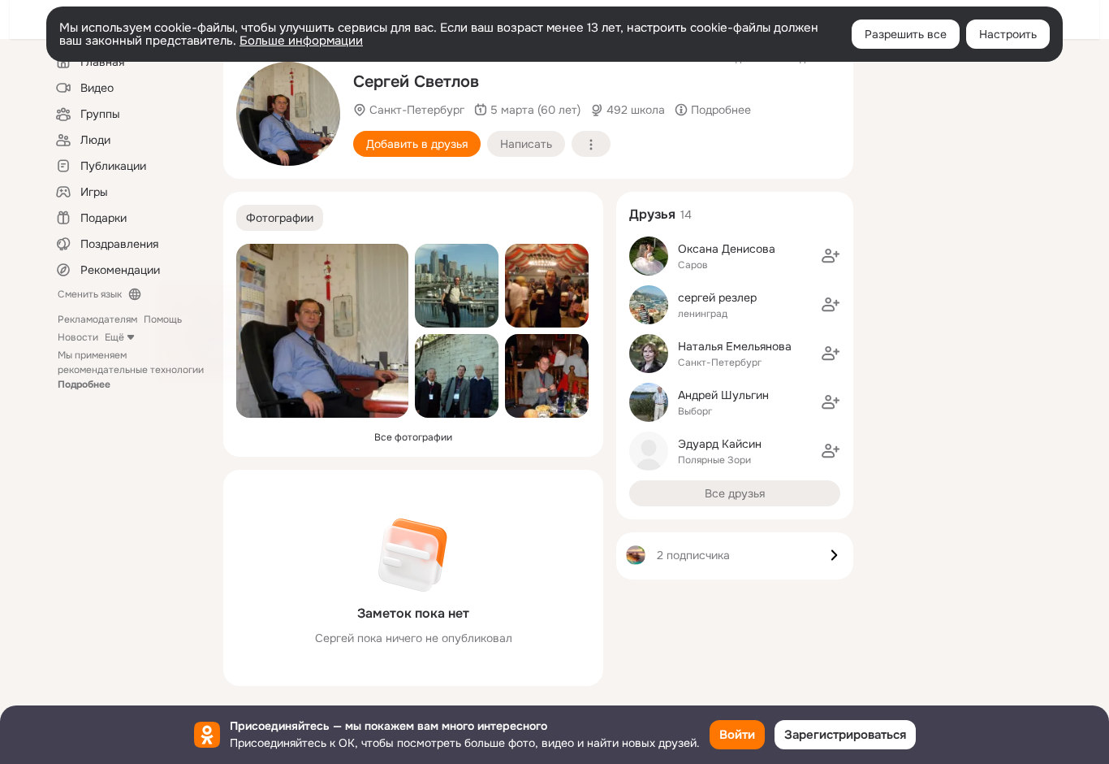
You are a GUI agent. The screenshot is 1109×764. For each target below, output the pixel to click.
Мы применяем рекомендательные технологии (131, 370)
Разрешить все (906, 34)
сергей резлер (717, 297)
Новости (78, 337)
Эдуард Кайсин (720, 443)
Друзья (652, 214)
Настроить (1008, 34)
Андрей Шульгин (723, 395)
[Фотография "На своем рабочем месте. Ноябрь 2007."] (288, 114)
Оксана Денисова (726, 248)
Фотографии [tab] (279, 218)
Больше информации (301, 41)
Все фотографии (413, 437)
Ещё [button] (114, 337)
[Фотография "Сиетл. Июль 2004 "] (456, 286)
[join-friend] (830, 256)
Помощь (163, 319)
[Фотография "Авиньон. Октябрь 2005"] (547, 376)
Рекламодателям (97, 319)
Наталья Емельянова (735, 346)
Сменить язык (90, 294)
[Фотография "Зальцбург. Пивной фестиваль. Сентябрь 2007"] (547, 286)
